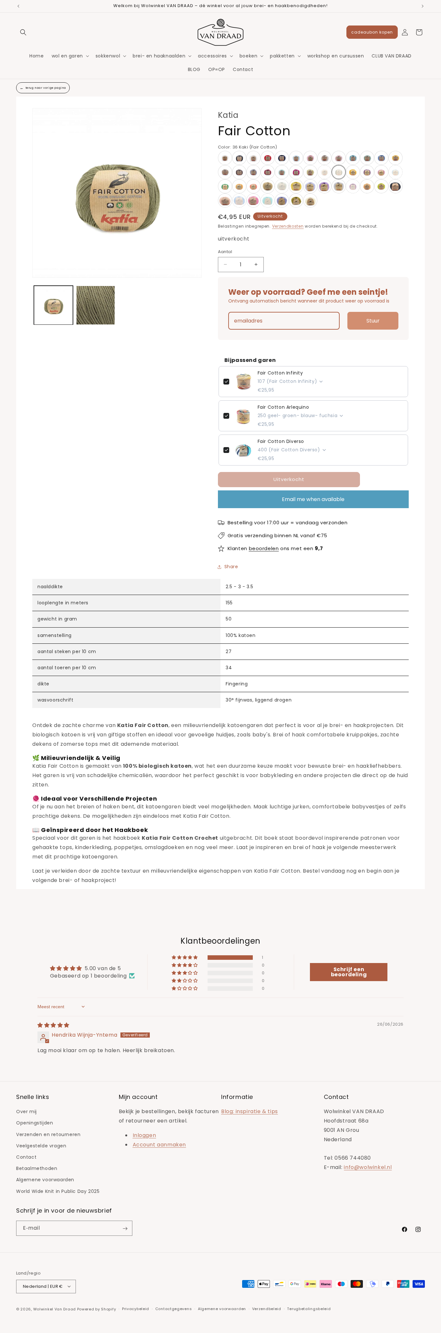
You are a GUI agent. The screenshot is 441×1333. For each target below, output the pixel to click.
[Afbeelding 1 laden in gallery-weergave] (53, 305)
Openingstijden (34, 1123)
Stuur (373, 320)
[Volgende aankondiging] (422, 6)
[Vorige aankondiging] (18, 6)
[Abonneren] (125, 1228)
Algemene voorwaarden (45, 1180)
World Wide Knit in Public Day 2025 (57, 1191)
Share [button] (231, 566)
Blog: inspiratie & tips (249, 1111)
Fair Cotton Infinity (280, 373)
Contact (26, 1157)
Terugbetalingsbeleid (309, 1308)
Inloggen (144, 1135)
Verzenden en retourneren (48, 1134)
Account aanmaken (159, 1144)
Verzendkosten (288, 226)
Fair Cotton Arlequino (283, 407)
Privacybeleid (135, 1308)
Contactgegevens (173, 1308)
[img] (53, 1025)
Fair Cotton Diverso (281, 441)
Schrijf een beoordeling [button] (349, 972)
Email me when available (313, 499)
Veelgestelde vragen (41, 1146)
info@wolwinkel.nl (368, 1167)
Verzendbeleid (266, 1308)
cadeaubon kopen (372, 32)
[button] (23, 32)
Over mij (26, 1112)
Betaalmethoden (36, 1168)
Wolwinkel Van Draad (54, 1308)
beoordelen (264, 548)
